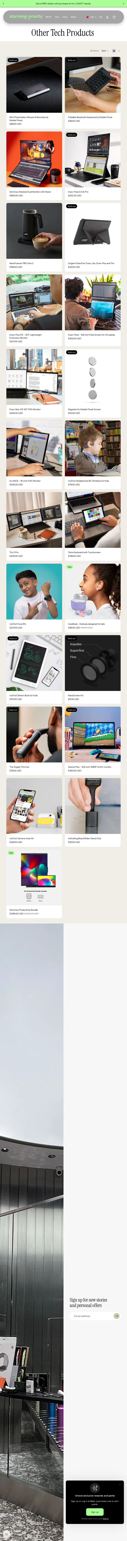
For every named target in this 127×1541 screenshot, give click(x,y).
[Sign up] (117, 1316)
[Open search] (100, 17)
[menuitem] (73, 17)
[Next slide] (123, 3)
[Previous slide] (3, 3)
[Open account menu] (107, 17)
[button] (105, 50)
